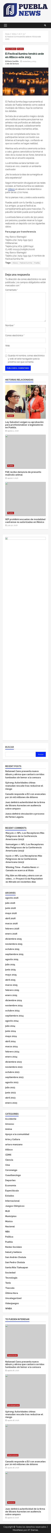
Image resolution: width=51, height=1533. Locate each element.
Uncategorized (13, 1298)
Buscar (9, 747)
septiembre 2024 (14, 1016)
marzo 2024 (11, 1046)
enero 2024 (11, 1057)
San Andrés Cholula (15, 1257)
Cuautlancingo (13, 1175)
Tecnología (11, 1278)
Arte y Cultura (11, 49)
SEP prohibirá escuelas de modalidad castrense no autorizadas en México (25, 499)
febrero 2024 (12, 1051)
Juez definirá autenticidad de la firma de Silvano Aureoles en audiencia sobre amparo (25, 805)
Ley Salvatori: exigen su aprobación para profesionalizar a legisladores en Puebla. (25, 402)
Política (9, 1237)
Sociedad (10, 1272)
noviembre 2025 (13, 944)
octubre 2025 (12, 949)
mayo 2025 (11, 975)
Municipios (10, 1216)
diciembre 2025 (13, 939)
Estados (9, 1196)
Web (7, 345)
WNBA (8, 1308)
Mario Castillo (13, 61)
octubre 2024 (12, 1010)
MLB (7, 1211)
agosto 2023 (11, 1082)
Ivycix (9, 856)
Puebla (20, 49)
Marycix (10, 833)
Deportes (10, 1180)
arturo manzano (13, 1144)
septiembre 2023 (14, 1077)
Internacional (12, 1201)
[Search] (45, 25)
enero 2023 (11, 1103)
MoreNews (18, 1530)
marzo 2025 (11, 985)
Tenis (8, 1283)
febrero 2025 (12, 990)
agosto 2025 (11, 959)
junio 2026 (10, 908)
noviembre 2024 (13, 1005)
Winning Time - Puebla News (21, 867)
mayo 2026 (11, 913)
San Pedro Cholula (15, 1262)
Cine (7, 1165)
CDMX (8, 1155)
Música (9, 1221)
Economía (10, 1185)
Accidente (10, 1119)
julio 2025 (10, 964)
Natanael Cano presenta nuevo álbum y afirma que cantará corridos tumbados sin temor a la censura (24, 774)
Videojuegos (12, 1303)
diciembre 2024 (13, 1000)
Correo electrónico (14, 335)
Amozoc (9, 1124)
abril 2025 (10, 980)
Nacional (10, 1226)
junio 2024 (10, 1031)
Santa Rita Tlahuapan (16, 1267)
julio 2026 (10, 903)
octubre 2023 (12, 1072)
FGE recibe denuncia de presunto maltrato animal (25, 452)
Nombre (9, 325)
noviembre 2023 (13, 1067)
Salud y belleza (13, 1252)
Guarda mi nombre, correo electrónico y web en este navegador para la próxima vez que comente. (26, 358)
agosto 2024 (11, 1021)
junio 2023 (10, 1092)
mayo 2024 (11, 1036)
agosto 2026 (11, 898)
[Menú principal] (5, 25)
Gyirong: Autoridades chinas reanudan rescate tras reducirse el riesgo (24, 785)
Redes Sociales (13, 1247)
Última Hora (11, 1293)
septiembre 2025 (14, 954)
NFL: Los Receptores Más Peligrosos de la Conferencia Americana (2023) (25, 836)
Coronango (11, 1170)
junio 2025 (10, 969)
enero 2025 (11, 995)
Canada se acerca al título (20, 870)
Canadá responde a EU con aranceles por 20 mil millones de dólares (25, 1441)
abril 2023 (10, 1098)
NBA (7, 1231)
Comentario (11, 290)
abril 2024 (10, 1041)
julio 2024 (10, 1026)
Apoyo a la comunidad (17, 1134)
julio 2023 (10, 1087)
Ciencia (9, 1160)
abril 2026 (10, 918)
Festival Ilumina (26, 263)
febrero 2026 (12, 928)
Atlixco (11, 189)
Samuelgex (12, 844)
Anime (8, 1129)
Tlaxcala (9, 1288)
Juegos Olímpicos (14, 1206)
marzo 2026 (11, 923)
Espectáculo (12, 1190)
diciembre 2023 (13, 1062)
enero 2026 (11, 934)
